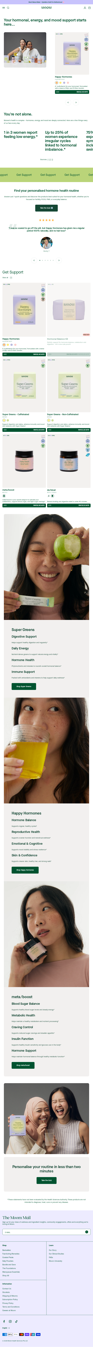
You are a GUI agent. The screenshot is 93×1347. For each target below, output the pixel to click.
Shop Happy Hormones (25, 870)
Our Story (52, 1250)
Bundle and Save (9, 1265)
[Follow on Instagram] (10, 1321)
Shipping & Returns (10, 1296)
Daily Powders (7, 1261)
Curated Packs (7, 1257)
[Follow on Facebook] (4, 1321)
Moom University (55, 1261)
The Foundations (9, 1268)
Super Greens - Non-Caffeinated (62, 414)
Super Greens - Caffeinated (15, 414)
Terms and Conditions (10, 1307)
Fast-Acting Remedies (10, 1254)
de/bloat (51, 490)
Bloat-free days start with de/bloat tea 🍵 (46, 2)
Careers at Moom (9, 1310)
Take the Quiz (46, 1180)
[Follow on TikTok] (16, 1321)
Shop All (5, 1276)
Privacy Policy (7, 1303)
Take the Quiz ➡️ (46, 208)
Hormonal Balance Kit (57, 339)
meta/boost (8, 490)
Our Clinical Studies (56, 1254)
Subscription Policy (10, 1300)
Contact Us (6, 1289)
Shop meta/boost (23, 1065)
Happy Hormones (63, 77)
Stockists (6, 1292)
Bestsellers (6, 1250)
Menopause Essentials (11, 1272)
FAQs (51, 1257)
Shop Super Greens (23, 686)
